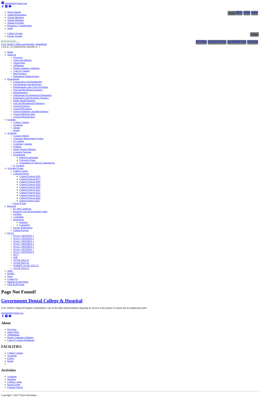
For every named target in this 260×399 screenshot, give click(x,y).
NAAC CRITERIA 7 (23, 249)
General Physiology (22, 109)
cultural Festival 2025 (29, 200)
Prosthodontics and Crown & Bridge (30, 87)
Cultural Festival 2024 (29, 198)
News (10, 276)
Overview (18, 57)
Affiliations (18, 65)
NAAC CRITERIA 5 (23, 246)
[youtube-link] (9, 7)
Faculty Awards (14, 36)
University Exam (27, 160)
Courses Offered (21, 136)
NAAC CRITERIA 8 (23, 252)
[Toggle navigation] (17, 42)
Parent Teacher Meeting (24, 149)
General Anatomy (21, 106)
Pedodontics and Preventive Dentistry (31, 98)
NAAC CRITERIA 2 (23, 238)
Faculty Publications (22, 227)
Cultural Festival (21, 173)
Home (10, 52)
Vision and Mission (22, 60)
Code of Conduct (21, 71)
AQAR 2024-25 (21, 268)
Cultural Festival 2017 (29, 179)
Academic (18, 125)
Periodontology (20, 92)
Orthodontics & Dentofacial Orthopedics (32, 95)
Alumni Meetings (15, 20)
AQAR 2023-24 (21, 263)
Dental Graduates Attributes (26, 68)
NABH (10, 273)
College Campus (21, 122)
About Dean (19, 63)
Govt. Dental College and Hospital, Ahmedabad (24, 44)
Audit (10, 28)
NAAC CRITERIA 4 (23, 244)
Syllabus (17, 146)
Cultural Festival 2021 (29, 190)
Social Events (19, 203)
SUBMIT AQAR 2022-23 (26, 265)
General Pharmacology (24, 117)
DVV (16, 254)
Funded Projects (21, 230)
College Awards (14, 33)
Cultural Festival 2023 (29, 195)
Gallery (246, 12)
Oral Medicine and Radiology (27, 84)
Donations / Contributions (19, 25)
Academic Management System (28, 138)
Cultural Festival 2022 (29, 192)
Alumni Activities (15, 23)
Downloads (252, 41)
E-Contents (18, 141)
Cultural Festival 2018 (29, 182)
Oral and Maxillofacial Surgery (28, 90)
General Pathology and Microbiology (31, 111)
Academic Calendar (22, 144)
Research (11, 206)
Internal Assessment (28, 157)
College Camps (20, 171)
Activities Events (15, 168)
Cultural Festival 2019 (29, 184)
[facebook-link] (3, 7)
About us (11, 54)
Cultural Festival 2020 (29, 187)
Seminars (11, 379)
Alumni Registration (16, 15)
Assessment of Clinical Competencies (37, 163)
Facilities (11, 119)
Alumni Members (15, 17)
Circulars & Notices (217, 41)
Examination (19, 154)
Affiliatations (13, 335)
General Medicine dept (24, 114)
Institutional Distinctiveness (26, 76)
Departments (13, 79)
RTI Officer (201, 41)
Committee (18, 217)
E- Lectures (18, 165)
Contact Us (12, 279)
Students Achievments (17, 282)
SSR (15, 257)
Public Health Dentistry (24, 100)
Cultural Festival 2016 (29, 176)
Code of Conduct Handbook (20, 340)
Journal (254, 12)
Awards (254, 34)
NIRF (10, 271)
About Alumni (14, 12)
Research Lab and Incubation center (30, 211)
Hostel (16, 130)
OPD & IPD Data (15, 284)
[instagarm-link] (6, 7)
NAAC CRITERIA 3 (23, 241)
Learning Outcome (22, 152)
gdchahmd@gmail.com (12, 313)
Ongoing (23, 222)
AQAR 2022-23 (21, 260)
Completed (24, 225)
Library (16, 127)
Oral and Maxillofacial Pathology (29, 103)
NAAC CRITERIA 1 (23, 236)
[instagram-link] (6, 316)
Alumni (232, 13)
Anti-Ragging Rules (236, 41)
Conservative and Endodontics (27, 81)
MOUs (239, 12)
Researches (18, 219)
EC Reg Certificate (22, 209)
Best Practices (19, 73)
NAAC (10, 233)
